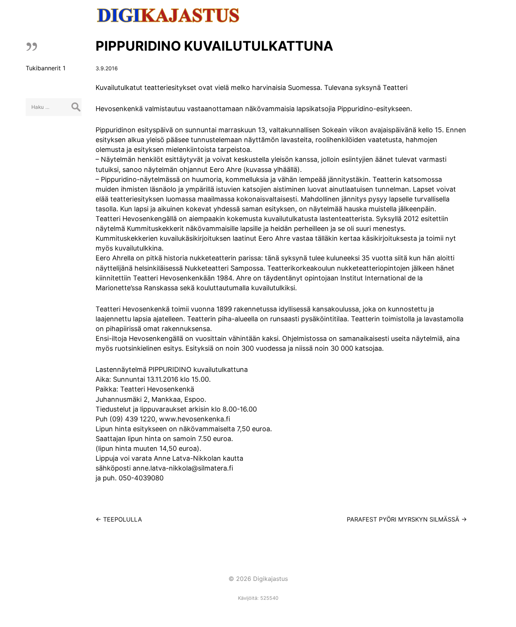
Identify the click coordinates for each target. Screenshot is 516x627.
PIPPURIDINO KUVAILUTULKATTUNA (214, 46)
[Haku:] (54, 106)
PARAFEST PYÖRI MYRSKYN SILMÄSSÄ (407, 519)
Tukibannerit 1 (45, 68)
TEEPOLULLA (119, 519)
